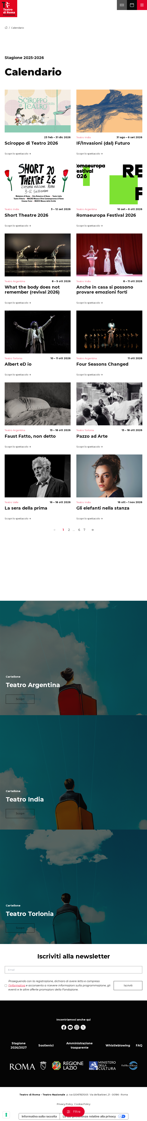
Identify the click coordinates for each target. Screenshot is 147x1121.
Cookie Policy (82, 1104)
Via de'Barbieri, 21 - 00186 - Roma (109, 1094)
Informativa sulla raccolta (39, 1116)
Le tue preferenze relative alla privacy (89, 1116)
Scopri (20, 699)
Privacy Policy (65, 1104)
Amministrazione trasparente (79, 1045)
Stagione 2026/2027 (19, 1045)
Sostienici (46, 1045)
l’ (16, 985)
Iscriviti (128, 985)
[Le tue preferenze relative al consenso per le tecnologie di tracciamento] (6, 1114)
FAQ (139, 1045)
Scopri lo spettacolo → (18, 153)
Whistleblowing (118, 1045)
